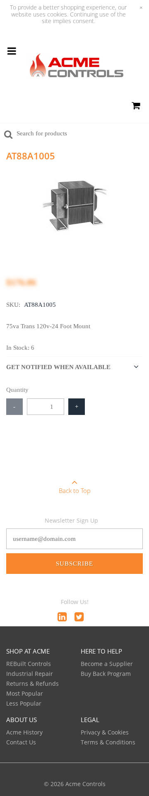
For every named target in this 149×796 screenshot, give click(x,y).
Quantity (17, 389)
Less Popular (23, 703)
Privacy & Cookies (105, 732)
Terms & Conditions (108, 742)
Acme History (24, 732)
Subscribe (74, 563)
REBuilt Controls (28, 664)
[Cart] (135, 107)
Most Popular (24, 693)
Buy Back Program (106, 674)
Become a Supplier (107, 664)
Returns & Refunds (32, 683)
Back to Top (75, 490)
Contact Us (21, 742)
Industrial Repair (29, 674)
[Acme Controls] (76, 67)
